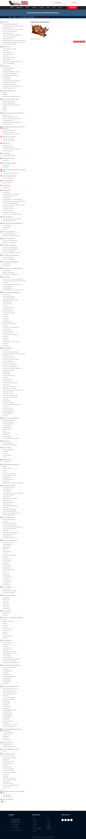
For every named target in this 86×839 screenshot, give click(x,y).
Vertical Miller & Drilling (7, 78)
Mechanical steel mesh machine (8, 768)
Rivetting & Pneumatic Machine (8, 443)
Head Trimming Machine (7, 491)
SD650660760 (5, 94)
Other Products (5, 453)
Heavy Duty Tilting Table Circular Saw (9, 362)
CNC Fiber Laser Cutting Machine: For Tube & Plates (12, 252)
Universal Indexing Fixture (7, 580)
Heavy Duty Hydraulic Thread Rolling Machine (10, 274)
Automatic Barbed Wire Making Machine (10, 511)
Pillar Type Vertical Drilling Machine (9, 63)
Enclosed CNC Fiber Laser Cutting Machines (10, 248)
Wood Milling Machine (6, 371)
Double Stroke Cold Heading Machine (9, 509)
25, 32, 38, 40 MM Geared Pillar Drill (9, 54)
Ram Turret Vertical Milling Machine (9, 68)
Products (34, 7)
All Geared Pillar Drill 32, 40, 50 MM (9, 57)
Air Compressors (6, 314)
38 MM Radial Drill (6, 56)
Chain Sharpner (5, 415)
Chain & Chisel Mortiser (7, 373)
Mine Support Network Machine (8, 770)
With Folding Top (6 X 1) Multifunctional (9, 388)
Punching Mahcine (6, 704)
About (12, 7)
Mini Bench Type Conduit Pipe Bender (9, 651)
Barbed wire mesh (6, 759)
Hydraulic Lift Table (6, 597)
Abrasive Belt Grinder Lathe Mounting (9, 473)
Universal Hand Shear (6, 702)
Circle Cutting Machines (7, 589)
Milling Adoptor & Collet (7, 560)
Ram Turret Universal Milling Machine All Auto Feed (11, 71)
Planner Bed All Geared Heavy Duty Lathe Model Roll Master (13, 25)
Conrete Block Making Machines (8, 449)
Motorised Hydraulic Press (7, 124)
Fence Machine (5, 765)
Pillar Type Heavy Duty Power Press (9, 132)
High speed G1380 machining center (9, 103)
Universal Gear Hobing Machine (8, 178)
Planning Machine (6, 167)
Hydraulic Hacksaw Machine (7, 145)
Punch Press (5, 626)
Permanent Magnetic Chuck (7, 544)
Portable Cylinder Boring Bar (8, 309)
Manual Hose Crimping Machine (8, 257)
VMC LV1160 (5, 110)
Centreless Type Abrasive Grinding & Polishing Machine (12, 214)
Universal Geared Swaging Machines (9, 592)
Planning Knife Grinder (7, 400)
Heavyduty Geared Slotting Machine (9, 155)
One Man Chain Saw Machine (8, 413)
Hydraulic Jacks (5, 602)
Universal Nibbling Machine (7, 670)
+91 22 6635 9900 (57, 2)
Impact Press (5, 634)
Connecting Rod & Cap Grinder (8, 307)
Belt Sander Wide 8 (6, 384)
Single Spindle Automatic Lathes (8, 33)
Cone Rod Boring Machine (7, 301)
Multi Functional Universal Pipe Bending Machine (11, 662)
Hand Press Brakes (6, 669)
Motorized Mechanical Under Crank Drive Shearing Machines (13, 289)
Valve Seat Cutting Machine (7, 303)
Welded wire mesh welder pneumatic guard (10, 785)
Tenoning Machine (6, 406)
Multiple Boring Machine (7, 429)
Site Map (48, 826)
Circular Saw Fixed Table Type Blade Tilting (10, 397)
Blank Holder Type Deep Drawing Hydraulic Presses (12, 118)
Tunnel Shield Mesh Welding (7, 783)
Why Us (27, 7)
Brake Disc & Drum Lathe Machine (8, 298)
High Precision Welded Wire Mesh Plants (10, 525)
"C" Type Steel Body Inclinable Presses (9, 130)
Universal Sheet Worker (7, 717)
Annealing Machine (6, 507)
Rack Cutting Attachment (7, 558)
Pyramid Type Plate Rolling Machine (9, 233)
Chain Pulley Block (6, 606)
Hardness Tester (6, 695)
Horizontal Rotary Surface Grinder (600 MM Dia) (11, 194)
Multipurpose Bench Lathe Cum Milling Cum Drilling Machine (13, 482)
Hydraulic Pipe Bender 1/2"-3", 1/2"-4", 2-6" (10, 653)
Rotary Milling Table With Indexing (8, 569)
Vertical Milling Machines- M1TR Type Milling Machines (12, 86)
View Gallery (82, 41)
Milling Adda (5, 470)
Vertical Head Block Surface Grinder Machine (10, 300)
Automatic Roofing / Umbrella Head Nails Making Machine (13, 526)
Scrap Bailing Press (6, 115)
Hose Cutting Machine (6, 263)
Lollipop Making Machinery (7, 796)
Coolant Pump (5, 553)
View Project (76, 41)
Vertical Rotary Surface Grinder (8, 206)
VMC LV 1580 (5, 108)
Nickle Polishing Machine (7, 535)
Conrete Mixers (5, 451)
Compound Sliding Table (7, 551)
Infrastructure (20, 7)
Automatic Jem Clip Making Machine (9, 534)
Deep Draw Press (6, 738)
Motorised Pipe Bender (7, 644)
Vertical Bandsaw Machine (7, 355)
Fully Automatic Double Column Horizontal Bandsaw (12, 149)
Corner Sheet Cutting (6, 706)
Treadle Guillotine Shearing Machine (9, 667)
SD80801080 (5, 92)
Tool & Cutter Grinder (6, 197)
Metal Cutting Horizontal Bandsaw (9, 147)
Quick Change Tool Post (7, 477)
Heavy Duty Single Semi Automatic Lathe (10, 475)
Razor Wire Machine (6, 774)
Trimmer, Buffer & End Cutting (8, 423)
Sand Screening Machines (7, 455)
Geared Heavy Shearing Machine (8, 699)
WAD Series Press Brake (7, 225)
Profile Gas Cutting (6, 613)
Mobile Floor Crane (6, 599)
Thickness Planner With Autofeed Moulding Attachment (12, 368)
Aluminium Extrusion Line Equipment (9, 746)
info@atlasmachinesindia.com (60, 3)
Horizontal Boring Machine (7, 182)
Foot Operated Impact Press (8, 628)
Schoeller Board (5, 776)
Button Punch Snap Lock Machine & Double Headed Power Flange (14, 280)
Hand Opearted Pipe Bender (8, 648)
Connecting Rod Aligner (7, 329)
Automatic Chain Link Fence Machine (9, 756)
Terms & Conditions (37, 828)
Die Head (4, 472)
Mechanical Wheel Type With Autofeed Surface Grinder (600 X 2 (14, 205)
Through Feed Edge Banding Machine (9, 420)
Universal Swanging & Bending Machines (10, 710)
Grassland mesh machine (7, 767)
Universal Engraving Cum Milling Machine (10, 73)
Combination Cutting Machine (8, 715)
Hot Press (4, 431)
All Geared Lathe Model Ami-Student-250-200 (10, 24)
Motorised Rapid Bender (7, 655)
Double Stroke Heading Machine (8, 494)
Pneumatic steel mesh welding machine (10, 772)
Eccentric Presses (6, 625)
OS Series (4, 229)
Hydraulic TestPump (6, 608)
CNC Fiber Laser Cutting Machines (8, 250)
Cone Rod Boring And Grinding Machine (9, 323)
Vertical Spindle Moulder (7, 436)
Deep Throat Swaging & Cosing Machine (10, 590)
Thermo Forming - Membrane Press (9, 422)
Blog (54, 7)
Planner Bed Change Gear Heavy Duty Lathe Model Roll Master (13, 42)
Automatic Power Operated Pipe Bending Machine (11, 658)
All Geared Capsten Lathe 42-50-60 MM (9, 44)
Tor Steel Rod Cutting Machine (8, 721)
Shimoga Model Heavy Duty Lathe (8, 27)
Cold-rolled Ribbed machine (7, 763)
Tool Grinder (5, 305)
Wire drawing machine (6, 786)
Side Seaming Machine (7, 708)
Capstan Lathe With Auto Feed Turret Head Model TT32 (12, 34)
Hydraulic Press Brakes (7, 227)
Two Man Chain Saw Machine (8, 381)
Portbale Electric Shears (7, 712)
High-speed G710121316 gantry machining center (11, 104)
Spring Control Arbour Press (8, 636)
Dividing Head (5, 557)
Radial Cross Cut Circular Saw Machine (9, 364)
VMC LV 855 (5, 106)
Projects (41, 7)
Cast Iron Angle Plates (6, 546)
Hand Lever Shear (6, 719)
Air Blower (4, 571)
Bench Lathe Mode (6, 481)
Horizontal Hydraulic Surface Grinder (9, 196)
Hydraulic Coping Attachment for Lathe (9, 555)
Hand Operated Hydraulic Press (8, 120)
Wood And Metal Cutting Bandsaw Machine (10, 366)
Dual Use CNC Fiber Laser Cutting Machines (10, 247)
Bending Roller (5, 683)
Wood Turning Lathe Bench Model (8, 370)
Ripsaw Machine (5, 399)
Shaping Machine (6, 160)
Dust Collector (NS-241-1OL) (7, 427)
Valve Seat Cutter (6, 320)
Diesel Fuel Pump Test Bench (8, 310)
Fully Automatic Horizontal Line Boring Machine (11, 327)
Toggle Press (5, 632)
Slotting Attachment (6, 575)
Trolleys (4, 456)
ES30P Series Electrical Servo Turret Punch (10, 688)
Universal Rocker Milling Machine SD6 (9, 84)
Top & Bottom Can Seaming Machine (9, 697)
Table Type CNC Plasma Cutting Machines (10, 240)
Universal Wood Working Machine (8, 357)
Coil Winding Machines (6, 461)
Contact (60, 7)
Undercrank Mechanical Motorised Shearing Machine (12, 218)
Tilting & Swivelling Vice (7, 567)
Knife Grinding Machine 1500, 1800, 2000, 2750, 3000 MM (12, 199)
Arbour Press (5, 623)
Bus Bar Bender (5, 646)
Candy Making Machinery (7, 794)
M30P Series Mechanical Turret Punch (9, 690)
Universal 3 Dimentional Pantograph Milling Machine (11, 80)
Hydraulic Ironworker (6, 187)
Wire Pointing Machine (6, 584)
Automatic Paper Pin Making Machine (9, 537)
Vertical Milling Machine (7, 77)
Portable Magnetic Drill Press (8, 576)
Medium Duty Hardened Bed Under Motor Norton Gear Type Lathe (14, 40)
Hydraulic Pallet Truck (6, 604)
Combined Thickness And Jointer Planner (10, 395)
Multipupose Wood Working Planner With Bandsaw (11, 404)
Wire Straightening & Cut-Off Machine (9, 523)
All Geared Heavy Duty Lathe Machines (9, 36)
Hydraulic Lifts (5, 338)
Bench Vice (5, 549)
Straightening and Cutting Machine (9, 777)
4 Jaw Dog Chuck (6, 562)
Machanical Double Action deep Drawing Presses (11, 133)
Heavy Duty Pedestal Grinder (8, 210)
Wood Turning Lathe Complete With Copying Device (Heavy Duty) (14, 353)
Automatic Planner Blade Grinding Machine (10, 382)
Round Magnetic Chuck (7, 564)
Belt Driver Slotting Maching (7, 468)
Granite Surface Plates (7, 566)
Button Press (5, 637)
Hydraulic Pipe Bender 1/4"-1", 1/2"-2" (9, 642)
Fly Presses (5, 619)
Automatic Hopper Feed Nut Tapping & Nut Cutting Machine (13, 493)
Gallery (48, 7)
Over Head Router (6, 350)
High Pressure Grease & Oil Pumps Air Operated (11, 341)
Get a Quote (72, 7)
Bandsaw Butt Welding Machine (8, 411)
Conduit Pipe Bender (6, 649)
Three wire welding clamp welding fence (10, 779)
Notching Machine (6, 722)
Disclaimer (49, 828)
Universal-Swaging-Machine (7, 286)
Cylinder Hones (5, 318)
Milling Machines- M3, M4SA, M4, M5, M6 (9, 82)
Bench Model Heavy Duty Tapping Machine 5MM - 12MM (12, 61)
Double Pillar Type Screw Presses (9, 621)
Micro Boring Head (6, 578)
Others (4, 788)
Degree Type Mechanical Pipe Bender (9, 660)
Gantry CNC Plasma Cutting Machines (9, 242)
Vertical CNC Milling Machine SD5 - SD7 (9, 88)
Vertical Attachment (6, 573)
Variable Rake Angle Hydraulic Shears (9, 220)
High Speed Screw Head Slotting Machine (10, 498)
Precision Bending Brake (7, 678)
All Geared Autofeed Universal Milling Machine (11, 75)
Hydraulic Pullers (6, 601)
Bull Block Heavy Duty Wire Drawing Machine (10, 532)
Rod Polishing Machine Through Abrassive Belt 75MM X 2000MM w (14, 201)
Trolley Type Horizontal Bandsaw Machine (10, 386)
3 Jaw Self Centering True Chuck (8, 542)
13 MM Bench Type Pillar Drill (8, 52)
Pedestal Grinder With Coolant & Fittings (10, 212)
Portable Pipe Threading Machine (8, 272)
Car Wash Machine (6, 339)
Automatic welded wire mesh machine (9, 757)
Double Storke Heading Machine (8, 487)
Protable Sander (6, 377)
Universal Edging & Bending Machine (9, 676)
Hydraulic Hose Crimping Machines (9, 259)
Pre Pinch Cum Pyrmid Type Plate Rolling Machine (11, 235)
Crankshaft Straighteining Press (8, 330)
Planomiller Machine (6, 165)
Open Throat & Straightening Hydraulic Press (11, 116)
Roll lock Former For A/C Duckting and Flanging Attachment (13, 279)
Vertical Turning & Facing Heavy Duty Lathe (10, 173)
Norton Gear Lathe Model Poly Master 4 (9, 31)
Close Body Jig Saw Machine (8, 408)
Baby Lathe (5, 466)
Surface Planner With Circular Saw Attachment (11, 359)
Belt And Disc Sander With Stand (8, 409)
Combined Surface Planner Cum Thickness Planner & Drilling (13, 390)
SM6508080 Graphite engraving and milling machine (12, 96)
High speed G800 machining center (9, 101)
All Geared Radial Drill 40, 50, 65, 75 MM (9, 48)
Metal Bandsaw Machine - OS (8, 150)
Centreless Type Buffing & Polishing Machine (10, 203)
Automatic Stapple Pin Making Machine (9, 528)
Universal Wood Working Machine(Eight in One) (11, 352)
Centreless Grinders (6, 192)
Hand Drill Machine (6, 343)
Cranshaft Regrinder (6, 294)
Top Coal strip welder (6, 781)
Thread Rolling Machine (7, 489)
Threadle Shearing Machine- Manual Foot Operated (11, 284)
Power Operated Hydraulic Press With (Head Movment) (12, 122)
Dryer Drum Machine (6, 582)
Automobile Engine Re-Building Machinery (27, 17)
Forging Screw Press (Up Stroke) (8, 138)
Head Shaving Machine (7, 496)
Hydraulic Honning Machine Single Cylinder (10, 334)
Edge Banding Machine (7, 432)
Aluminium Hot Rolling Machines (8, 732)
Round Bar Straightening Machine (8, 514)
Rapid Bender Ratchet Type (7, 657)
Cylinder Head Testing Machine (8, 332)
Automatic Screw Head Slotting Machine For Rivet (11, 513)
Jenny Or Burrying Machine (7, 713)
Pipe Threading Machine (7, 270)
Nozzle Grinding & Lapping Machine (9, 312)
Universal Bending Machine (7, 288)
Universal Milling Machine (7, 69)
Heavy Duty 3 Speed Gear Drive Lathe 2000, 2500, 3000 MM (13, 29)
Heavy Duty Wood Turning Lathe (8, 402)
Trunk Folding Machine (6, 681)
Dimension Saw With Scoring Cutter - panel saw (11, 438)
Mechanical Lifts (5, 316)
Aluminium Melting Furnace (7, 734)
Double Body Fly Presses (7, 630)
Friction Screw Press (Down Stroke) (9, 140)
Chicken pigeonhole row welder (8, 761)
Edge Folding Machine (6, 674)
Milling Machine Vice (6, 548)
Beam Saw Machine (6, 434)
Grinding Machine (6, 521)
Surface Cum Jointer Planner (8, 361)
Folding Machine (5, 282)
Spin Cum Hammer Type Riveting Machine (10, 444)
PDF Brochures (74, 3)
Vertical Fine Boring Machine (8, 321)
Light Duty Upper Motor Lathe (8, 38)
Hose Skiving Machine (6, 265)
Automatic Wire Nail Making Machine (9, 519)
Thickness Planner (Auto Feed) (8, 391)
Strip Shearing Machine (7, 680)
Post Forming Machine (7, 425)
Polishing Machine (6, 530)
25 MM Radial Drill (6, 50)
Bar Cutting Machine (6, 701)
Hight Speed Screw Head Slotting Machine (10, 505)
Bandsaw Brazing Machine (7, 379)
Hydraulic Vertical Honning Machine (9, 296)
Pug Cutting (5, 614)
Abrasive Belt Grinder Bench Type (9, 479)
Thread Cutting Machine (7, 500)
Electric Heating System (7, 739)
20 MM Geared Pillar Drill (7, 59)
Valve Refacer (5, 325)
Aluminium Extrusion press (7, 744)
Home (10, 17)
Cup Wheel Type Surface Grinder (8, 208)
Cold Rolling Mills (6, 736)
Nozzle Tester (5, 336)
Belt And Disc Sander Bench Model (9, 375)
